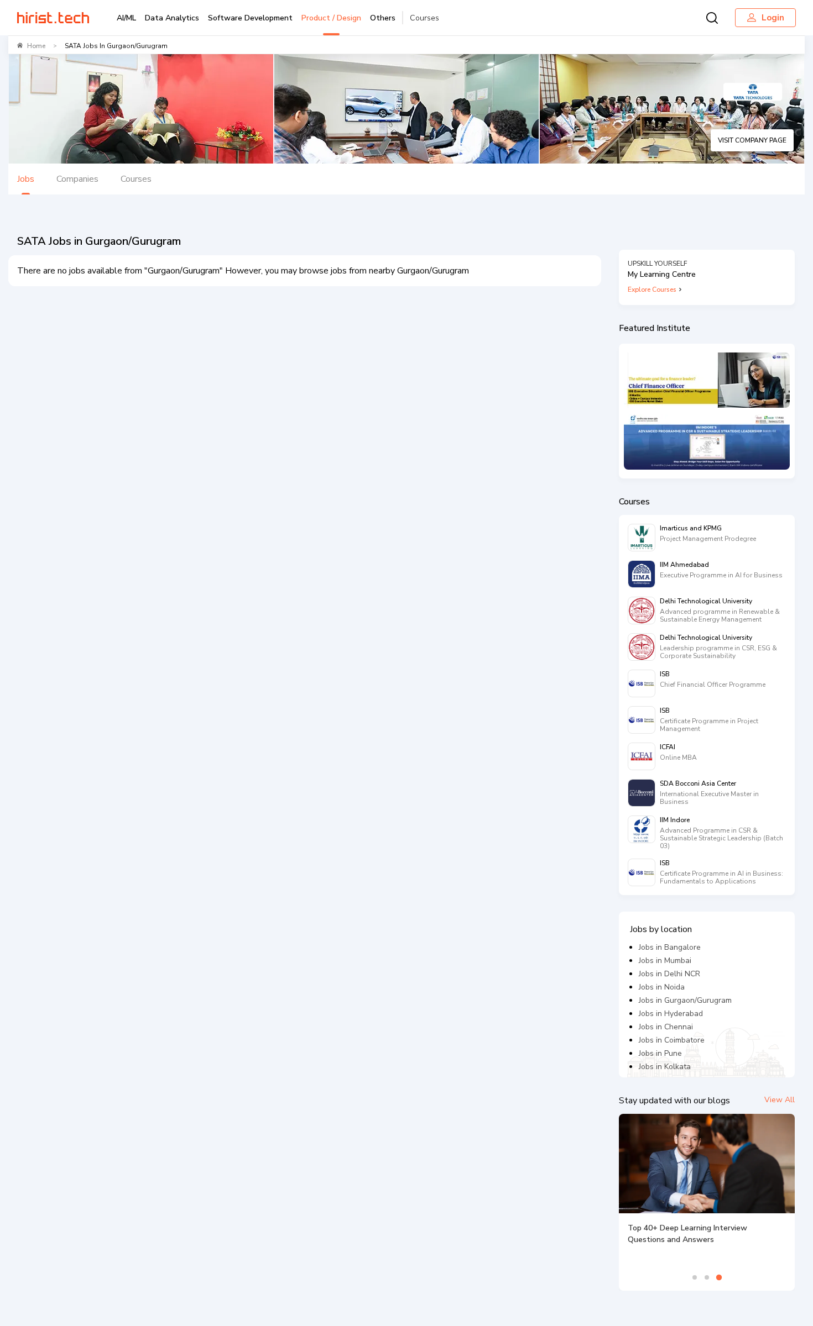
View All (779, 1100)
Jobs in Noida (662, 987)
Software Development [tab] (250, 18)
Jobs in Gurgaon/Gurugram (685, 1000)
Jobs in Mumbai (665, 960)
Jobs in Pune (660, 1053)
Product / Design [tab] (331, 18)
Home (36, 45)
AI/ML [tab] (126, 18)
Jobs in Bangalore (670, 947)
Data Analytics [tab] (172, 18)
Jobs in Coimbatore (672, 1040)
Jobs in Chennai (666, 1027)
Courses (424, 18)
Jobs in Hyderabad (671, 1013)
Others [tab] (382, 18)
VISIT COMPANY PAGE (752, 140)
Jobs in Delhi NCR (669, 974)
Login (773, 17)
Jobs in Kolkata (665, 1066)
